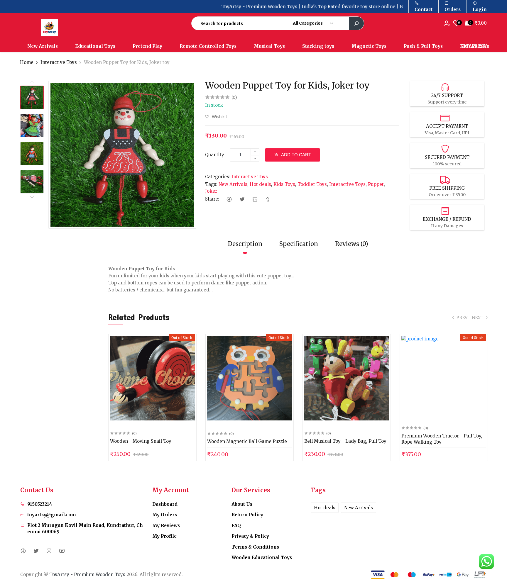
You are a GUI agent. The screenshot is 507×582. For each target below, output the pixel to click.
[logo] (66, 27)
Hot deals (260, 184)
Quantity (214, 154)
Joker (211, 191)
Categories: (217, 176)
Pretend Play (147, 46)
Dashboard (165, 504)
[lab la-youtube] (62, 551)
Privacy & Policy (250, 536)
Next (32, 197)
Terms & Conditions (255, 547)
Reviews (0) (351, 243)
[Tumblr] (268, 199)
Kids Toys (284, 184)
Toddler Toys (312, 184)
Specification (298, 243)
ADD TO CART (295, 154)
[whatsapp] (486, 561)
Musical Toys (269, 46)
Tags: (211, 184)
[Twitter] (242, 199)
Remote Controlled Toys (208, 46)
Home (26, 62)
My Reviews (166, 525)
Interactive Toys (58, 62)
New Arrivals (42, 46)
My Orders (164, 514)
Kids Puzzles (474, 46)
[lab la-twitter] (36, 551)
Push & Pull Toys (423, 46)
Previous (32, 82)
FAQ (236, 525)
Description (245, 243)
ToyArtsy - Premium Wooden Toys (87, 574)
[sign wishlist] (448, 23)
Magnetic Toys (368, 46)
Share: (212, 199)
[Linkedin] (255, 199)
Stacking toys (318, 46)
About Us (241, 504)
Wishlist (219, 116)
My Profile (164, 536)
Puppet (376, 184)
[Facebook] (229, 199)
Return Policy (247, 514)
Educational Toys (95, 46)
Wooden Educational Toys (261, 557)
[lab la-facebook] (23, 551)
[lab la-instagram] (49, 551)
